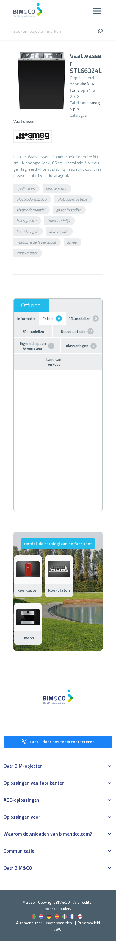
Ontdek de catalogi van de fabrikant (58, 543)
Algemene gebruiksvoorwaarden (44, 923)
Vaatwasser (24, 121)
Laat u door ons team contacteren (62, 742)
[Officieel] (31, 305)
